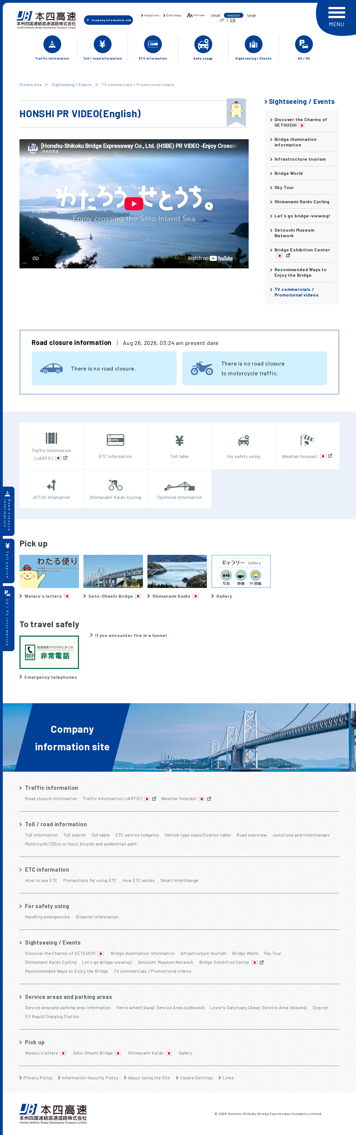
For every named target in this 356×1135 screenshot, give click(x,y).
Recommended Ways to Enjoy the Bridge (301, 272)
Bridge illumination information (296, 141)
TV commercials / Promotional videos (297, 291)
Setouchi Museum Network (295, 232)
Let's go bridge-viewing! (302, 215)
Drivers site (30, 84)
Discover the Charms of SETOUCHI (301, 122)
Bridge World (289, 173)
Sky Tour (284, 187)
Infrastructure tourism (300, 158)
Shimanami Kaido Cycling (302, 201)
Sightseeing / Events (71, 84)
